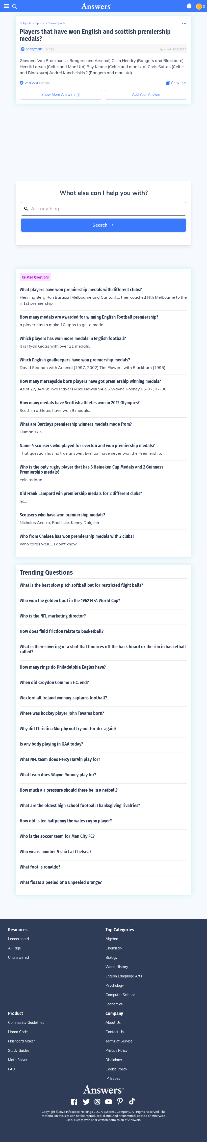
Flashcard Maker (21, 1041)
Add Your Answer (146, 94)
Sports (39, 23)
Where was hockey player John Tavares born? (62, 713)
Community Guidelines (26, 1022)
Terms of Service (119, 1041)
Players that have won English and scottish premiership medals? (95, 35)
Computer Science (120, 995)
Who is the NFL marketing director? (53, 616)
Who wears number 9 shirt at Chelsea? (55, 851)
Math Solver (18, 1060)
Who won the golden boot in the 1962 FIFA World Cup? (70, 600)
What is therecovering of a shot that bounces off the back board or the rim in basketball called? (103, 649)
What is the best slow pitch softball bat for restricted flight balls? (81, 585)
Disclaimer (114, 1060)
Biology (111, 957)
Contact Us (115, 1032)
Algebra (112, 939)
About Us (113, 1022)
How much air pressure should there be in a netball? (69, 790)
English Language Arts (124, 976)
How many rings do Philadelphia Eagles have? (63, 667)
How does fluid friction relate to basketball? (62, 631)
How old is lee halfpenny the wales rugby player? (66, 821)
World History (117, 967)
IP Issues (113, 1078)
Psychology (115, 985)
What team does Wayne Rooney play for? (58, 775)
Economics (114, 1004)
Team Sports (56, 23)
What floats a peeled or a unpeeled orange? (61, 882)
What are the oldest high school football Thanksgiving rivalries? (80, 805)
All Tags (14, 948)
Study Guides (19, 1050)
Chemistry (114, 948)
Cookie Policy (116, 1069)
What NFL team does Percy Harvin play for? (60, 759)
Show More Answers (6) (61, 94)
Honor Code (18, 1032)
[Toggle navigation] (6, 6)
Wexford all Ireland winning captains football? (63, 698)
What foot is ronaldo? (40, 867)
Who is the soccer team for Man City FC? (57, 836)
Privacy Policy (116, 1050)
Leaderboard (18, 939)
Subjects (26, 23)
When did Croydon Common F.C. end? (54, 682)
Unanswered (18, 957)
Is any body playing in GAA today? (51, 744)
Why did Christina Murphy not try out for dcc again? (68, 728)
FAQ (11, 1069)
